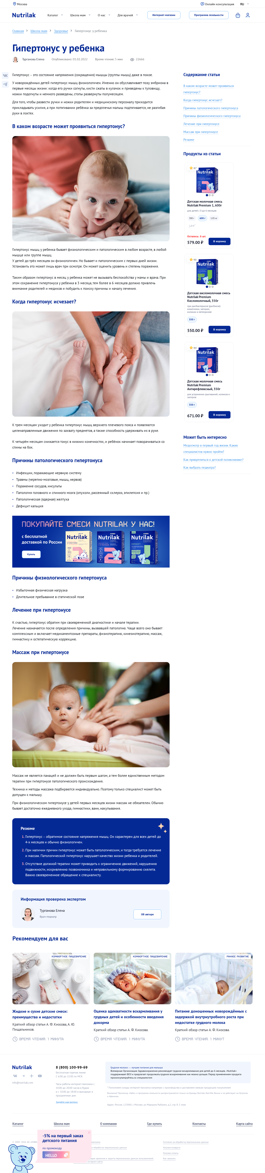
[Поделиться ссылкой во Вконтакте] (5, 75)
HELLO (51, 1155)
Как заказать (169, 1158)
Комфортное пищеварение (69, 956)
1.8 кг (192, 225)
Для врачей (125, 15)
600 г (202, 218)
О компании (108, 1124)
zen (31, 1075)
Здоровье (61, 31)
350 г (192, 319)
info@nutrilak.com (22, 1082)
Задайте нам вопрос (67, 1102)
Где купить (154, 1124)
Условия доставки (82, 1153)
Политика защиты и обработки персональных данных (100, 1147)
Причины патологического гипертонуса (210, 108)
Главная (18, 31)
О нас (101, 15)
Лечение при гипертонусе (201, 124)
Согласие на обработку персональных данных (186, 1142)
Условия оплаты (171, 1153)
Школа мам (78, 15)
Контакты (199, 1124)
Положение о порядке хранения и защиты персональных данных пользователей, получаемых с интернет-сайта (113, 1160)
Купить (31, 554)
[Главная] (24, 15)
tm (23, 1075)
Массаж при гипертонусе (200, 132)
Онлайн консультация (219, 4)
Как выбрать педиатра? (199, 467)
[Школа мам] (5, 84)
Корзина (235, 15)
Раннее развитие (238, 956)
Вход (245, 14)
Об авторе (147, 914)
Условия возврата (171, 1147)
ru (242, 4)
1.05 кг (214, 218)
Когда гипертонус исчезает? (202, 100)
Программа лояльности (209, 15)
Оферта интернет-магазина (86, 1142)
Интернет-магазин (163, 15)
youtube (39, 1075)
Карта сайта (244, 1124)
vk (15, 1075)
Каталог (53, 15)
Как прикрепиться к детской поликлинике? (213, 460)
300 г (191, 218)
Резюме (188, 140)
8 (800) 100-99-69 (72, 1067)
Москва (22, 4)
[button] (207, 195)
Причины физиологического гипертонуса (211, 116)
